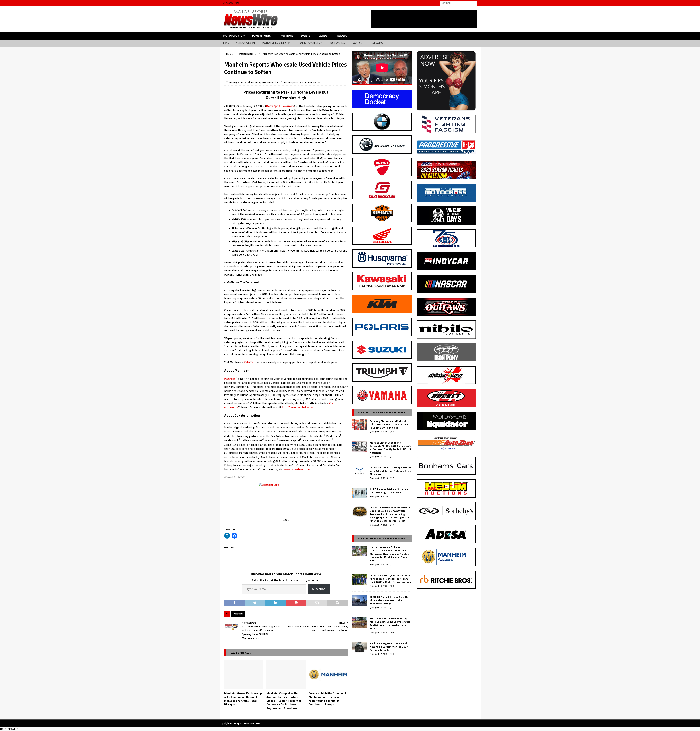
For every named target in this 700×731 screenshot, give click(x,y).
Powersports (261, 35)
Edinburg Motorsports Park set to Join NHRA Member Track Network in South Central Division (390, 424)
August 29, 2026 (379, 431)
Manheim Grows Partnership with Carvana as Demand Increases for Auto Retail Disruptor (243, 699)
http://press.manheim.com (297, 407)
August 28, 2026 (380, 456)
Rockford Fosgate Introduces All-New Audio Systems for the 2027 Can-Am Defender (389, 646)
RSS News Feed (337, 43)
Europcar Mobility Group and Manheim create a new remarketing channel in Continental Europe (327, 699)
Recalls (342, 35)
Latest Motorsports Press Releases (381, 412)
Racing (322, 35)
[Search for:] (458, 2)
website (248, 362)
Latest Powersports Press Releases (381, 538)
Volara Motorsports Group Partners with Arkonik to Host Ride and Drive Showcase (390, 470)
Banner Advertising (310, 43)
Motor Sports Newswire (280, 106)
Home (226, 43)
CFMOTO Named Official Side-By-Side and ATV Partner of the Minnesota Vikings (389, 600)
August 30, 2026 (380, 564)
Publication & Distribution (276, 43)
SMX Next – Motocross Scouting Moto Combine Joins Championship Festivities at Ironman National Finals (390, 623)
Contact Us (377, 43)
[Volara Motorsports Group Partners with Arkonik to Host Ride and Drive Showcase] (359, 471)
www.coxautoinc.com (297, 469)
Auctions (287, 35)
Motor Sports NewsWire (264, 82)
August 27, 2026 (379, 525)
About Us (357, 43)
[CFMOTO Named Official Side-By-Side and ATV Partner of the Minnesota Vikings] (359, 600)
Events (305, 35)
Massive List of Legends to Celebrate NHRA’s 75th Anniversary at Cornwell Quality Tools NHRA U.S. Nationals (390, 448)
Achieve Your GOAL (245, 43)
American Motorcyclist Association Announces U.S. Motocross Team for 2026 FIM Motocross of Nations (390, 578)
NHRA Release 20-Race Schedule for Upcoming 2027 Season (389, 490)
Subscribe (318, 589)
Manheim (229, 378)
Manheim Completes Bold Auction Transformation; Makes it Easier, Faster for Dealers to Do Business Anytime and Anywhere (283, 700)
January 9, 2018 (237, 82)
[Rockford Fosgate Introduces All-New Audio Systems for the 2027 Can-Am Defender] (359, 647)
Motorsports (232, 35)
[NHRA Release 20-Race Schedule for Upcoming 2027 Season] (359, 493)
